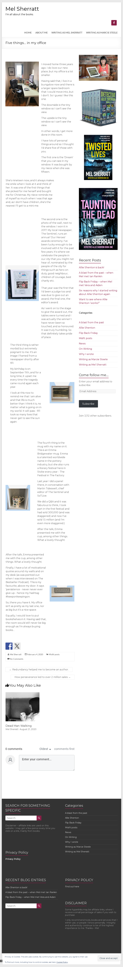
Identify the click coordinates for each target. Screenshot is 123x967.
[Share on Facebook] (9, 646)
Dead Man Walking (19, 725)
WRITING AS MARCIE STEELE (102, 32)
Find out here (72, 886)
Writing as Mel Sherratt (92, 364)
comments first (64, 748)
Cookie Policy (62, 962)
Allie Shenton (87, 327)
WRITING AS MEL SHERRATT (66, 32)
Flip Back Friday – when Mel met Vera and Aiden (30, 897)
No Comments (16, 659)
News (82, 343)
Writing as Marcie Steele (93, 359)
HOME (28, 32)
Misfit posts (54, 654)
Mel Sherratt (22, 8)
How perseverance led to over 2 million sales (43, 677)
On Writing (85, 348)
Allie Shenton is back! (91, 267)
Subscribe (88, 403)
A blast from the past (91, 322)
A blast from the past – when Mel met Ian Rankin (31, 892)
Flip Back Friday (88, 333)
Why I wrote (86, 354)
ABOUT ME (41, 32)
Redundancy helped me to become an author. (39, 669)
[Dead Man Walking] (22, 693)
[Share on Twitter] (17, 646)
